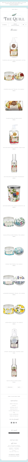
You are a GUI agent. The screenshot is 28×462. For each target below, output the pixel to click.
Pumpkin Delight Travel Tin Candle (14, 89)
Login (13, 9)
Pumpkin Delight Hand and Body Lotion (14, 60)
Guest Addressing (14, 414)
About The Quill (14, 403)
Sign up (16, 9)
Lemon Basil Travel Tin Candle (14, 322)
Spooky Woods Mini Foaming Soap (14, 351)
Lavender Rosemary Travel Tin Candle (14, 293)
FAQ (14, 412)
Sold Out (14, 280)
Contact (14, 405)
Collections (14, 396)
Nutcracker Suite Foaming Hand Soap (14, 147)
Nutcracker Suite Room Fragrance (14, 176)
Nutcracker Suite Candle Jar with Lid (14, 205)
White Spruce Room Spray (14, 380)
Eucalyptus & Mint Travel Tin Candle (14, 235)
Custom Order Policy (14, 410)
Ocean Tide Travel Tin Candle (14, 264)
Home (9, 396)
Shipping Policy (14, 407)
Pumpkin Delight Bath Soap (14, 118)
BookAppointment (15, 25)
